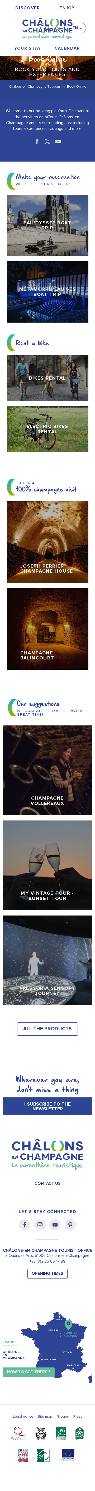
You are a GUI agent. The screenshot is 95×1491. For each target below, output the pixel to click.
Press (77, 1416)
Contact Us (48, 1183)
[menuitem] (27, 8)
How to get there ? (28, 1372)
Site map (45, 1416)
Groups (63, 1416)
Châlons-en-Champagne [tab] (14, 1355)
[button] (49, 26)
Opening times (47, 1273)
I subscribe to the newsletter (47, 1106)
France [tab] (10, 1342)
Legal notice (23, 1416)
